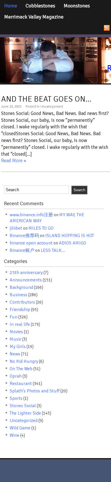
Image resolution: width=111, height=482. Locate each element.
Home (10, 6)
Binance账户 (22, 250)
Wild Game (20, 428)
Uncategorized (24, 420)
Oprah (16, 376)
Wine (14, 435)
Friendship (20, 309)
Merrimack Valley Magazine (33, 17)
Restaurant (21, 383)
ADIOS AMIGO (72, 243)
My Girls (18, 346)
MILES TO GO (41, 228)
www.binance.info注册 (31, 215)
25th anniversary (26, 272)
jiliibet (16, 228)
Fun (13, 317)
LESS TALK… (53, 250)
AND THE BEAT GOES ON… (46, 99)
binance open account (31, 243)
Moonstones (77, 6)
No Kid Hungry (24, 361)
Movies (16, 332)
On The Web (21, 369)
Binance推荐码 (24, 235)
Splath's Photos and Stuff (34, 391)
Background (21, 287)
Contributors (22, 302)
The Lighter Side (25, 413)
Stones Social (23, 406)
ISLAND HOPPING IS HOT (69, 235)
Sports (16, 398)
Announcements (26, 280)
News (15, 354)
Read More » (13, 161)
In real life (20, 324)
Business (18, 295)
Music (15, 339)
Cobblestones (40, 6)
